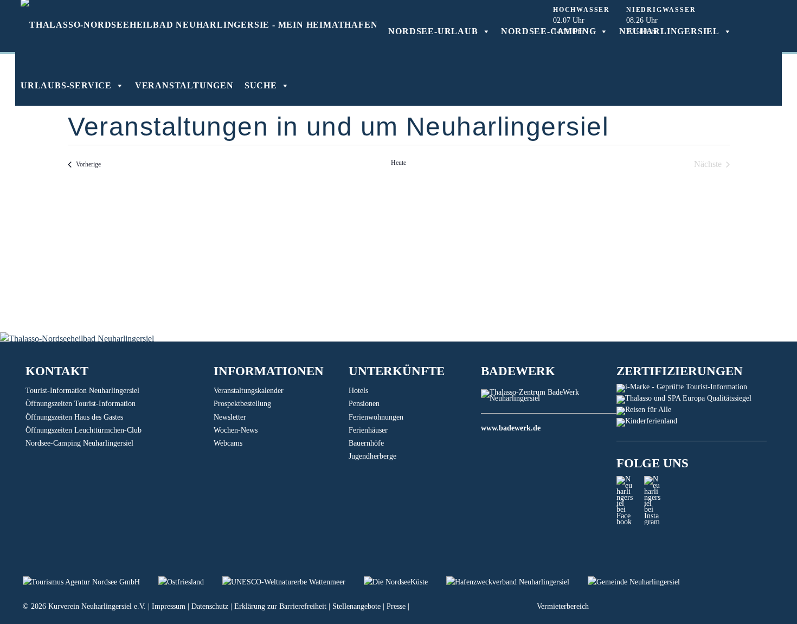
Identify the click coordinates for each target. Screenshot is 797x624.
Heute (398, 162)
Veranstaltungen (184, 85)
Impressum (168, 606)
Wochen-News (236, 430)
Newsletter (230, 417)
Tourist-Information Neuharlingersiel (82, 391)
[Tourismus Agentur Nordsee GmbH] (90, 582)
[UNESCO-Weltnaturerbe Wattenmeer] (293, 582)
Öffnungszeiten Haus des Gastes (74, 417)
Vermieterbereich (563, 606)
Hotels (358, 391)
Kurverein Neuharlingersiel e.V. (97, 606)
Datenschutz (209, 606)
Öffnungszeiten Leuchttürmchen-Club (83, 430)
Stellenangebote (356, 606)
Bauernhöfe (366, 443)
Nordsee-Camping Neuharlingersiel (79, 443)
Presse (396, 606)
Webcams (228, 443)
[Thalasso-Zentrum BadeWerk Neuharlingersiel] (548, 398)
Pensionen (364, 404)
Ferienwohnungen (376, 417)
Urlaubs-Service (66, 85)
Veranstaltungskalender (249, 391)
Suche (261, 85)
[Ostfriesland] (190, 582)
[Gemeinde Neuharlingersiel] (642, 582)
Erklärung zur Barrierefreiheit (280, 606)
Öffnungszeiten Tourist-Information (80, 404)
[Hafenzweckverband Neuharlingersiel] (517, 582)
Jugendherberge (372, 456)
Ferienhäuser (368, 430)
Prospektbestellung (242, 404)
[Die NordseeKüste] (405, 582)
